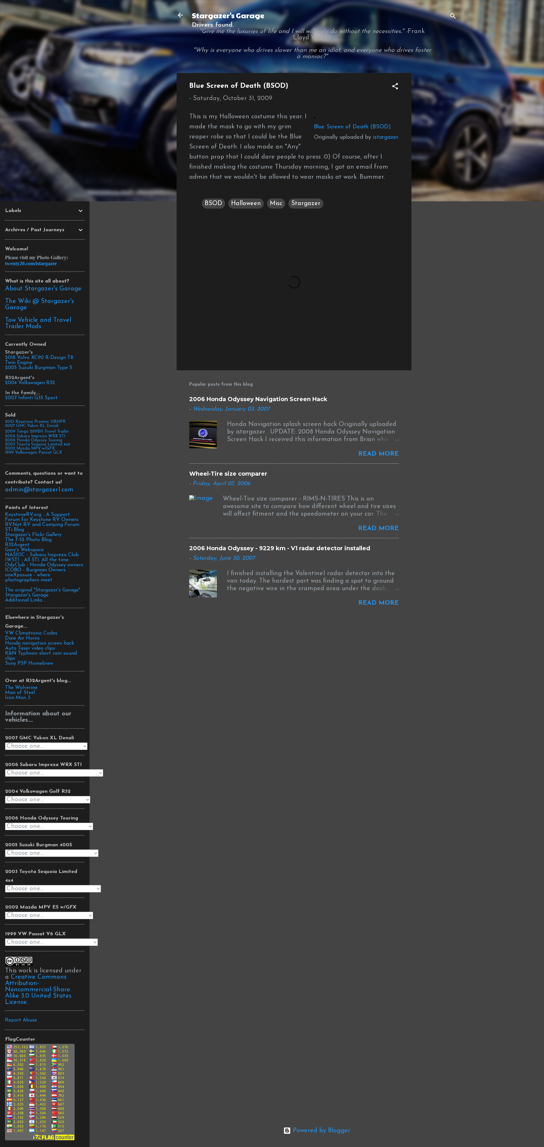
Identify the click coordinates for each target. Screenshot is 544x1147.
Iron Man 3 (17, 697)
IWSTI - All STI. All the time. (37, 559)
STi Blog (14, 529)
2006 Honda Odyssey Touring (33, 440)
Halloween (246, 203)
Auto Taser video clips (30, 648)
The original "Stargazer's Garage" (42, 590)
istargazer (385, 137)
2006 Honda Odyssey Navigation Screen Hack (258, 399)
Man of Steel (20, 692)
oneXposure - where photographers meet (28, 578)
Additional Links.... (25, 600)
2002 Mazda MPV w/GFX (30, 448)
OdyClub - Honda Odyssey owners (44, 565)
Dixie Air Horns (22, 638)
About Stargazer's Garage (43, 289)
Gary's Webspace (24, 549)
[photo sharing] (314, 117)
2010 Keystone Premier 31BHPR (35, 422)
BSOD (213, 203)
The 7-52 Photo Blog (28, 539)
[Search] (453, 17)
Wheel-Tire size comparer (228, 473)
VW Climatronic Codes (31, 633)
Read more (378, 454)
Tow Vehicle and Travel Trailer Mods (38, 323)
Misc (276, 203)
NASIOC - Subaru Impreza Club (42, 554)
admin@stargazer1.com (39, 490)
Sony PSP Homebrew (29, 663)
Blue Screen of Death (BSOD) (352, 127)
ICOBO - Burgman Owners (35, 570)
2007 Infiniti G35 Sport (31, 397)
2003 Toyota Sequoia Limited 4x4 (37, 444)
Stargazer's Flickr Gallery (33, 534)
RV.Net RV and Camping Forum (42, 524)
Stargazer (305, 203)
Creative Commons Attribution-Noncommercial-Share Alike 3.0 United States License (38, 989)
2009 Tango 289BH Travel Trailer (37, 431)
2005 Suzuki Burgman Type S (38, 367)
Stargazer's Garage (228, 15)
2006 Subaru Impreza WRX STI (35, 436)
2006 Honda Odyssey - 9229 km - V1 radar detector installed (279, 548)
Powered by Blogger (320, 1130)
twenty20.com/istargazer (31, 263)
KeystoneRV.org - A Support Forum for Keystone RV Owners (41, 517)
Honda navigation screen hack (39, 643)
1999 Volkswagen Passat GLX (33, 452)
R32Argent (17, 544)
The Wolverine (21, 687)
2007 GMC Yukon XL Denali (32, 426)
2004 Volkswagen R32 (30, 382)
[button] (395, 87)
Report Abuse (21, 1020)
